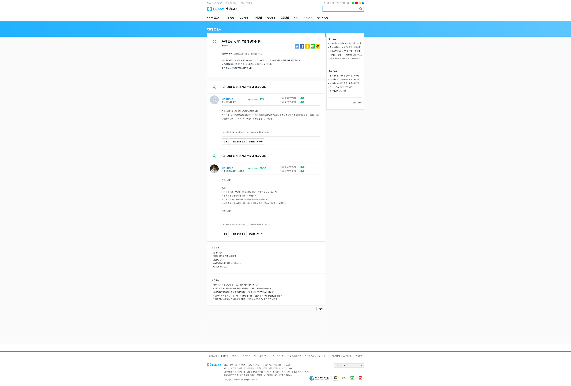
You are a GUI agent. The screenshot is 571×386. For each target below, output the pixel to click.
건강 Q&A (218, 3)
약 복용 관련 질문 (220, 267)
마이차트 (335, 3)
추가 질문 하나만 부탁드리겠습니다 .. (228, 263)
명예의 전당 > (357, 103)
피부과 (254, 54)
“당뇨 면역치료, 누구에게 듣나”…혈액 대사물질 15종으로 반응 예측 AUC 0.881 (346, 51)
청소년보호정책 (294, 356)
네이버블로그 (313, 46)
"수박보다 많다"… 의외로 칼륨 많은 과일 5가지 (346, 55)
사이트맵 (358, 356)
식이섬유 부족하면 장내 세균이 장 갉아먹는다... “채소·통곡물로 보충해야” (242, 288)
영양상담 (271, 17)
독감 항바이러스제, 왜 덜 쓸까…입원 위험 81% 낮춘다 (346, 47)
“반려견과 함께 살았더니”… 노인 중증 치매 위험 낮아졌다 (236, 285)
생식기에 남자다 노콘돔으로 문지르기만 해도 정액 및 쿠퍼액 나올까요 (346, 76)
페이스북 (363, 3)
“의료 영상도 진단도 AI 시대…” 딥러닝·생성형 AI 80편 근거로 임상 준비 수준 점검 (346, 43)
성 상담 (231, 17)
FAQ (296, 17)
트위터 (297, 46)
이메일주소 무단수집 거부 (316, 356)
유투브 (356, 3)
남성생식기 (239, 54)
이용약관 (246, 356)
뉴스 (209, 3)
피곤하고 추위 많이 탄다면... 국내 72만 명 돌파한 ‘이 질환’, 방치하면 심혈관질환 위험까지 (248, 295)
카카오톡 (318, 46)
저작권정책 (335, 356)
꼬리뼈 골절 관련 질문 (338, 91)
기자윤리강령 (278, 356)
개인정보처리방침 (261, 356)
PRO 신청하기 (246, 3)
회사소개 (213, 356)
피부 (247, 54)
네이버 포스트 (353, 3)
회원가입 (345, 3)
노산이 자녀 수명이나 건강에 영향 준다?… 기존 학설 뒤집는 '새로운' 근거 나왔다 (245, 299)
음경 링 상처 (218, 260)
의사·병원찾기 (231, 3)
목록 (321, 309)
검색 (360, 8)
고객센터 (347, 356)
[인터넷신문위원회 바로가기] (320, 379)
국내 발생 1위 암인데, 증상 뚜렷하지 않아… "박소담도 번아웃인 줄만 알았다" (243, 292)
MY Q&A (308, 17)
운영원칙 (235, 356)
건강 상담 (244, 17)
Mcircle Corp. (238, 380)
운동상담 (285, 17)
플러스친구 (360, 3)
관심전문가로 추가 (255, 142)
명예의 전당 (322, 17)
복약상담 (258, 17)
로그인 (326, 3)
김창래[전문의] (228, 99)
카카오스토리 (307, 46)
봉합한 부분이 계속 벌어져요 (224, 256)
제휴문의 (224, 356)
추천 (225, 142)
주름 (260, 54)
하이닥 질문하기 (214, 17)
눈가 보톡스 (218, 252)
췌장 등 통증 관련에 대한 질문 (341, 87)
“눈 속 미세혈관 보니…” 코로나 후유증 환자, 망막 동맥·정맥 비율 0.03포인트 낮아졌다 (346, 58)
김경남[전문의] (228, 168)
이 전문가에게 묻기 (238, 142)
